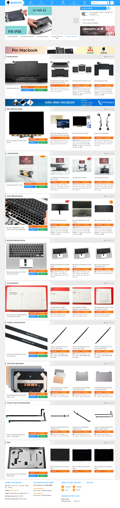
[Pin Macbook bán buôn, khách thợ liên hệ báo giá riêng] (59, 69)
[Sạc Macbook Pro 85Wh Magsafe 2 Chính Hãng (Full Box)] (26, 298)
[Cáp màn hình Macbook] (103, 121)
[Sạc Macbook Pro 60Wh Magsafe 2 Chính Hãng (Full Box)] (59, 296)
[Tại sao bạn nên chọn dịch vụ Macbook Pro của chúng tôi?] (85, 14)
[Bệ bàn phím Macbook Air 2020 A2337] (59, 253)
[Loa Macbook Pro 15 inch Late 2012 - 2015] (59, 166)
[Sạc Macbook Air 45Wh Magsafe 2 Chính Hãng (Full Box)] (82, 296)
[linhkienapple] (15, 3)
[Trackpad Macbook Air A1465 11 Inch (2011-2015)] (103, 376)
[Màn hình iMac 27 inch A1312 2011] (103, 455)
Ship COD (41, 90)
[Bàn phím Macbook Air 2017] (59, 208)
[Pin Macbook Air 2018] (103, 69)
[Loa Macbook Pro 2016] (103, 166)
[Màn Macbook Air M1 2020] (82, 121)
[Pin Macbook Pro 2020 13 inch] (82, 69)
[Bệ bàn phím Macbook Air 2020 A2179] (82, 253)
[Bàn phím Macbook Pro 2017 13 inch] (82, 208)
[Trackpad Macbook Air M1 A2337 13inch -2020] (26, 379)
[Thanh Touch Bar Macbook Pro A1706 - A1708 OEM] (26, 418)
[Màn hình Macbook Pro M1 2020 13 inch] (26, 124)
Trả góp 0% (27, 90)
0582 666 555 (15, 490)
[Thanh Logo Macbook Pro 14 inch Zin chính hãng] (103, 335)
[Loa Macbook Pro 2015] (82, 166)
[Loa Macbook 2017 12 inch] (26, 169)
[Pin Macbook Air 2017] (26, 72)
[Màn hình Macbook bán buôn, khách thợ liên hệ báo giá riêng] (59, 121)
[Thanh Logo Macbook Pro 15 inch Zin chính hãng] (82, 335)
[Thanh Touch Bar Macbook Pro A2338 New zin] (59, 415)
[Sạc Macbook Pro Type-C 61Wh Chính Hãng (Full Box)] (103, 296)
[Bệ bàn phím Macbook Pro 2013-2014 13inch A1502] (26, 256)
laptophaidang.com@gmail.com (18, 493)
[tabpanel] (42, 21)
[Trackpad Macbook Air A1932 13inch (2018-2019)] (59, 376)
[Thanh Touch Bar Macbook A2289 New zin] (82, 415)
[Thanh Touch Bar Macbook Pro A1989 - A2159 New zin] (103, 415)
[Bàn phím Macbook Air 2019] (103, 208)
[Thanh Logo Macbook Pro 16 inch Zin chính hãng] (59, 335)
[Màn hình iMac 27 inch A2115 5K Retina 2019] (26, 458)
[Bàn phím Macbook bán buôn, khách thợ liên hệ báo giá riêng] (26, 211)
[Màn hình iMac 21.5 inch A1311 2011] (59, 455)
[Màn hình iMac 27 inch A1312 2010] (82, 455)
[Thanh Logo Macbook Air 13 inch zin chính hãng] (26, 338)
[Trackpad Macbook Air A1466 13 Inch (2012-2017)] (82, 376)
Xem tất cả (109, 57)
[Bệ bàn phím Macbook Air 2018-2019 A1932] (103, 253)
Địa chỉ (90, 483)
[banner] (97, 31)
